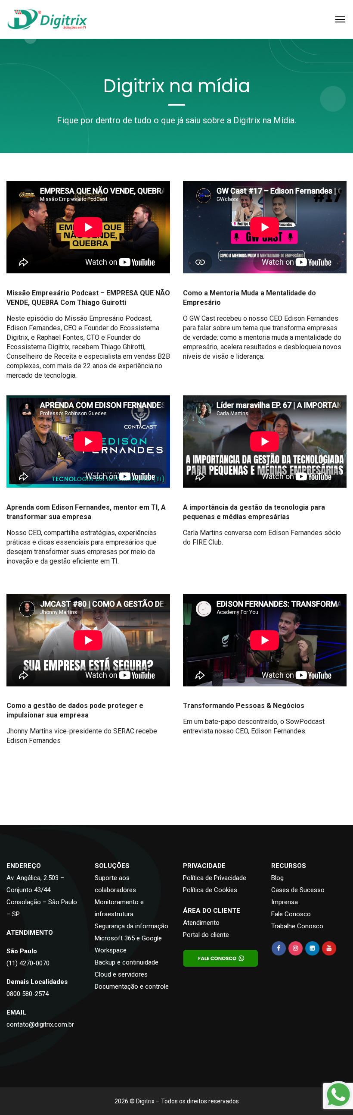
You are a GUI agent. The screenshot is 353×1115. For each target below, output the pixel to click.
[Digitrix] (47, 19)
